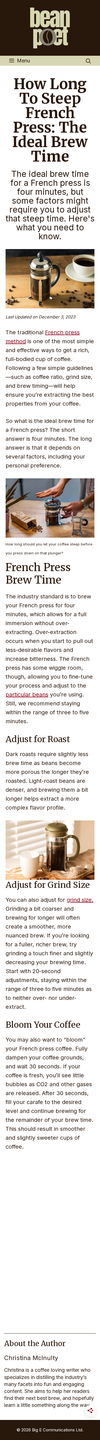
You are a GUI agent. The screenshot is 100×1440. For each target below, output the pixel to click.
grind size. (80, 899)
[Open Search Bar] (88, 61)
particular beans (27, 694)
